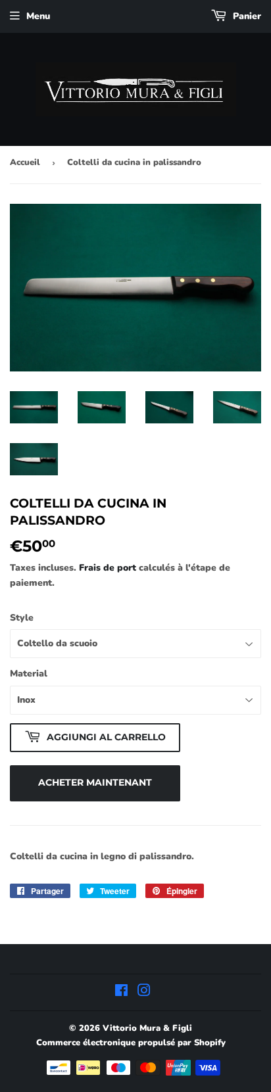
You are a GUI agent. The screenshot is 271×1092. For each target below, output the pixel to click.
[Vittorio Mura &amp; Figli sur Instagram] (144, 992)
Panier (245, 16)
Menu (38, 16)
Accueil (25, 162)
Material (28, 673)
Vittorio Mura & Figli (147, 1028)
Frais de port (107, 567)
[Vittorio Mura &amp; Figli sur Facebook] (121, 992)
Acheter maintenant (95, 782)
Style (22, 617)
